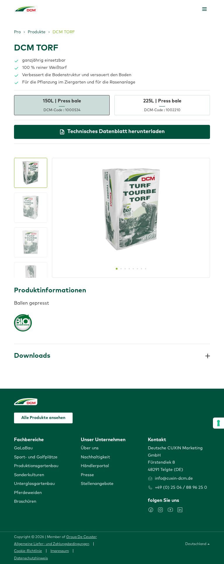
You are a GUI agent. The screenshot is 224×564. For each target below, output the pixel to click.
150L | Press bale (62, 105)
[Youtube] (170, 510)
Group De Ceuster (81, 537)
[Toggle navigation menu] (204, 9)
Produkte (37, 32)
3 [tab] (125, 268)
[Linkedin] (180, 510)
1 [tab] (117, 269)
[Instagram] (160, 510)
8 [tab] (145, 268)
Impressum (59, 551)
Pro (17, 32)
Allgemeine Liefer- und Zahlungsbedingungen (51, 544)
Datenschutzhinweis (31, 558)
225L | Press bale (162, 105)
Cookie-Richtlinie (28, 551)
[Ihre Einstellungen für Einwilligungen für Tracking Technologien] (218, 423)
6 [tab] (137, 268)
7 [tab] (141, 268)
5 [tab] (133, 268)
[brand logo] (25, 9)
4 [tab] (129, 268)
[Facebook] (151, 510)
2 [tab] (121, 268)
